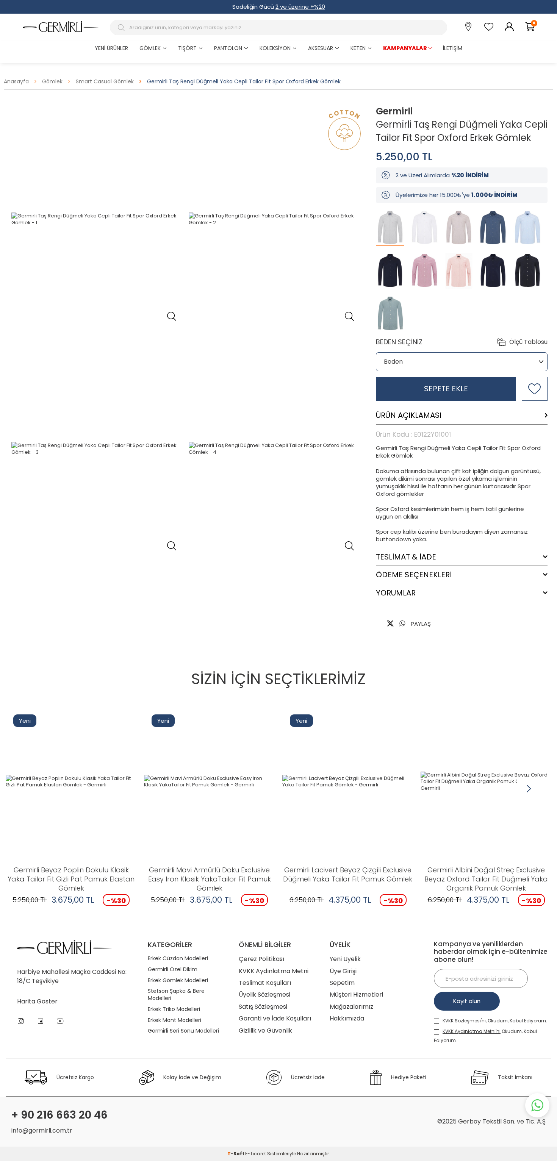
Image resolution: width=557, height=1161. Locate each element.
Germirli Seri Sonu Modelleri (183, 1030)
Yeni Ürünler (111, 48)
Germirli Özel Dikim (172, 969)
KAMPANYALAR (405, 48)
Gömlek (150, 48)
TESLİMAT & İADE (406, 557)
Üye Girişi (343, 971)
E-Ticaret (255, 1153)
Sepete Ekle (446, 388)
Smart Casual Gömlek (105, 81)
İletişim (452, 48)
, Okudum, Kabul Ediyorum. (495, 1020)
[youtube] (60, 1021)
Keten (358, 48)
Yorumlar (396, 593)
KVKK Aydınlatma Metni (273, 971)
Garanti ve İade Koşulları (275, 1018)
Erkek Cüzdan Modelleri (178, 958)
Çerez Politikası (261, 959)
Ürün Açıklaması (408, 415)
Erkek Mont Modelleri (174, 1020)
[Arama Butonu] (122, 27)
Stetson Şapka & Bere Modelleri (176, 995)
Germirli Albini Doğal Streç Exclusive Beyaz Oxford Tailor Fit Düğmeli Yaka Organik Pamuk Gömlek (486, 879)
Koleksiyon (275, 48)
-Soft (236, 1153)
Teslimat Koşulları (265, 983)
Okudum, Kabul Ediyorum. (485, 1036)
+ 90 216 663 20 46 (59, 1115)
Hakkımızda (347, 1018)
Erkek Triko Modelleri (174, 1009)
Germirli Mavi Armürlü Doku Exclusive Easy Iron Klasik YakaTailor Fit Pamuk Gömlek (209, 879)
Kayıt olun (466, 1001)
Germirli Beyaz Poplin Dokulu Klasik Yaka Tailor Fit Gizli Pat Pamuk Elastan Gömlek (71, 879)
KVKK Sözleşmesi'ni (464, 1020)
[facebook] (40, 1021)
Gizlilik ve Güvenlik (265, 1030)
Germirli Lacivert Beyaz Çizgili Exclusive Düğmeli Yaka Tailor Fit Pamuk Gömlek (347, 875)
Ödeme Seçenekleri (414, 575)
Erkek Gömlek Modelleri (178, 980)
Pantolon (228, 48)
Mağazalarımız (351, 1007)
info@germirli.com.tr (41, 1130)
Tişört (187, 48)
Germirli (394, 111)
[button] (528, 788)
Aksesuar (320, 48)
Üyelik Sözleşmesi (264, 994)
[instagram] (21, 1021)
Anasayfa (16, 81)
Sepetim (342, 983)
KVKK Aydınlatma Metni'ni (472, 1031)
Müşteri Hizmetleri (356, 994)
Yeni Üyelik (345, 959)
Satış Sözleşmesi (263, 1007)
